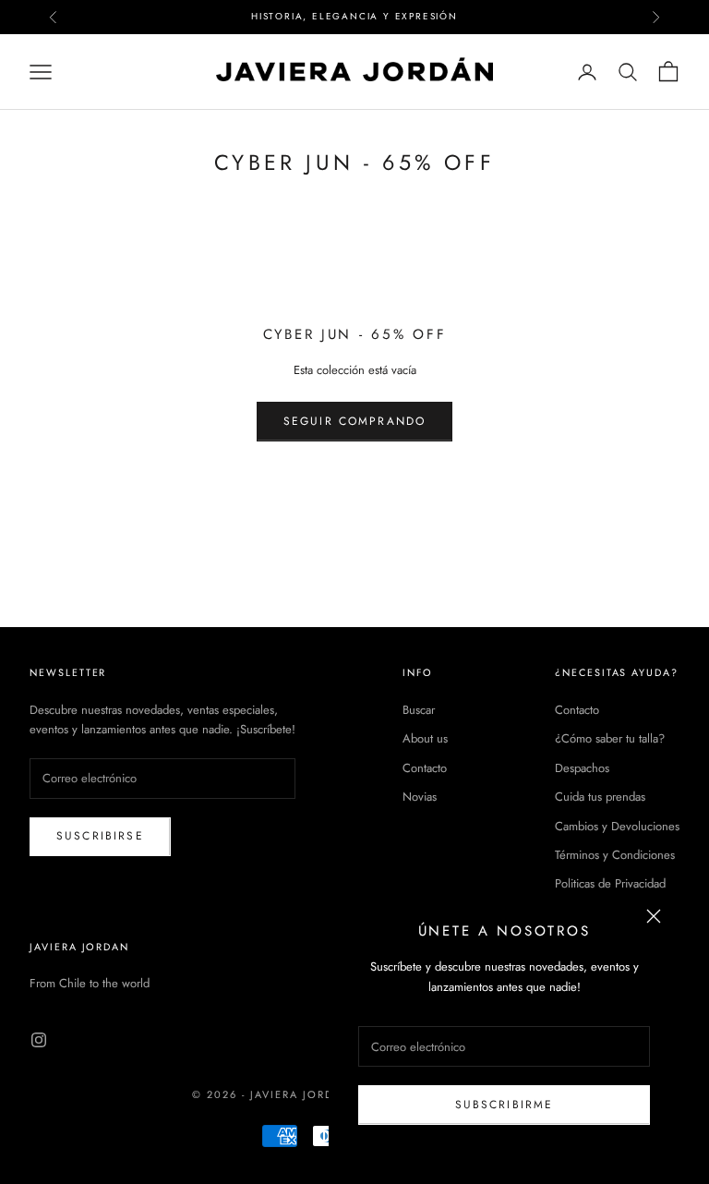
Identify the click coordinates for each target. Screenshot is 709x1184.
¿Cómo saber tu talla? (610, 738)
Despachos (582, 768)
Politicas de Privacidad (610, 883)
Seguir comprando (355, 421)
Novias (420, 796)
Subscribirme (504, 1104)
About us (425, 738)
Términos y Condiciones (615, 855)
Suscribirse (100, 836)
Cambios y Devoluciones (617, 826)
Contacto (425, 768)
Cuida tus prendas (600, 796)
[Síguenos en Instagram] (39, 1040)
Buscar (419, 710)
